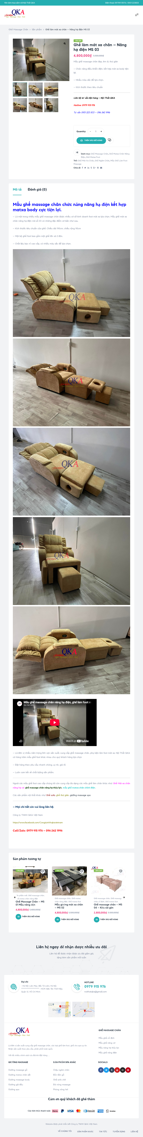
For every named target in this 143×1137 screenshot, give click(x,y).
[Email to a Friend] (101, 168)
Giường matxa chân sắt (19, 1075)
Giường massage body (19, 1079)
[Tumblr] (112, 1070)
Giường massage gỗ (17, 1070)
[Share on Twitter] (85, 168)
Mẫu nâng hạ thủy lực (109, 1048)
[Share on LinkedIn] (88, 168)
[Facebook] (101, 1070)
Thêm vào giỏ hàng (93, 140)
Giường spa (13, 1089)
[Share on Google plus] (94, 168)
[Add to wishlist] (110, 140)
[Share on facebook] (82, 168)
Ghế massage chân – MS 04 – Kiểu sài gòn (108, 906)
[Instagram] (122, 1070)
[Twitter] (106, 1070)
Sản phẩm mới (21, 895)
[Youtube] (117, 1070)
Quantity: (81, 131)
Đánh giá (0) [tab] (37, 190)
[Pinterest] (128, 1070)
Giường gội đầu (15, 1084)
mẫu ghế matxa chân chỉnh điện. (79, 787)
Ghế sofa (50, 795)
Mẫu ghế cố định (106, 1038)
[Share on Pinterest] (97, 168)
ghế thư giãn (62, 795)
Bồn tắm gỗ (58, 1075)
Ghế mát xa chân (86, 161)
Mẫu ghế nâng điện (108, 1052)
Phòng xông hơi (60, 1089)
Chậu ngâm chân (61, 1070)
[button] (65, 43)
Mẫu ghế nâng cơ (107, 1043)
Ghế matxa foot (93, 157)
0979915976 (120, 3)
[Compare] (77, 152)
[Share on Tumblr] (91, 168)
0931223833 (133, 3)
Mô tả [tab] (17, 190)
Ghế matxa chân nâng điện (27, 899)
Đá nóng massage (61, 1084)
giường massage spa (80, 795)
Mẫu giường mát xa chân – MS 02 (69, 906)
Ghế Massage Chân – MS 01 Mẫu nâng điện (30, 903)
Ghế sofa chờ (59, 1079)
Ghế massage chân (99, 154)
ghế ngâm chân (102, 161)
